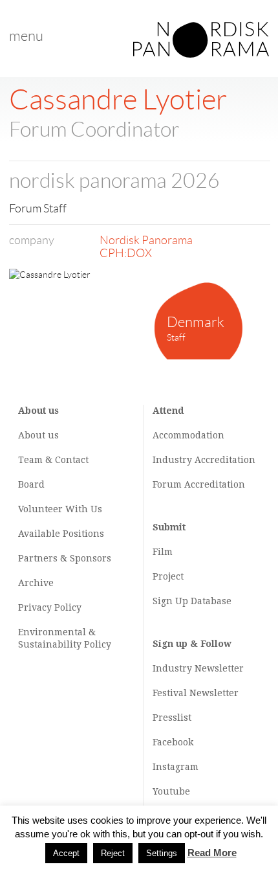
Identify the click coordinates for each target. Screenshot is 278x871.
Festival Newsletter (196, 693)
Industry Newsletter (198, 668)
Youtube (171, 791)
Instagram (175, 767)
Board (31, 484)
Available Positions (61, 533)
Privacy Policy (49, 607)
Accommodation (188, 435)
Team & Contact (53, 460)
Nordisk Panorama (146, 240)
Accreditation (225, 460)
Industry (172, 460)
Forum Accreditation (199, 484)
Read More (212, 852)
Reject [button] (113, 853)
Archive (36, 583)
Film (163, 552)
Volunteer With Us (60, 509)
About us (38, 435)
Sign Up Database (192, 601)
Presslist (172, 717)
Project (168, 576)
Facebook (173, 742)
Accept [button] (66, 853)
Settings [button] (161, 853)
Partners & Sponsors (64, 558)
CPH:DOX (126, 253)
